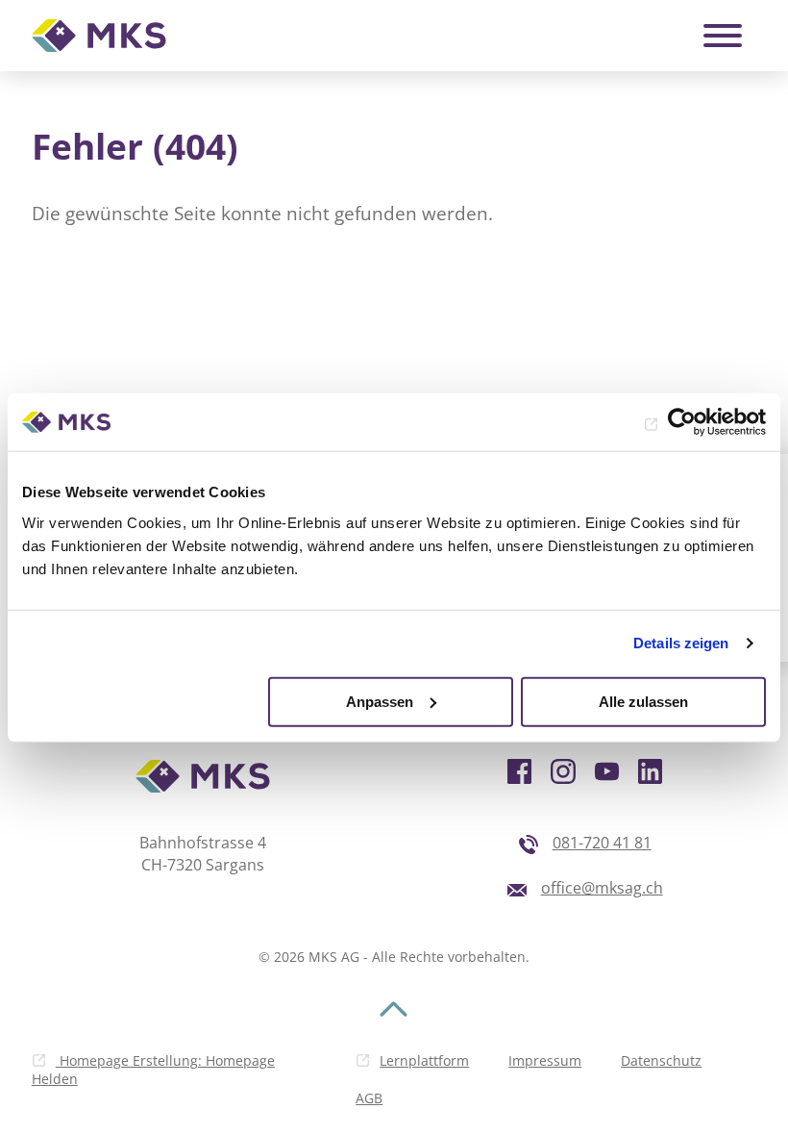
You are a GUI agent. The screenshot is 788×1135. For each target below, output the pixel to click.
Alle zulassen (643, 701)
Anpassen (379, 701)
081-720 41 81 (602, 842)
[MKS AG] (99, 35)
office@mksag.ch (602, 887)
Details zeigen (680, 643)
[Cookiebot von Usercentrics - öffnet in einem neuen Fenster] (682, 422)
